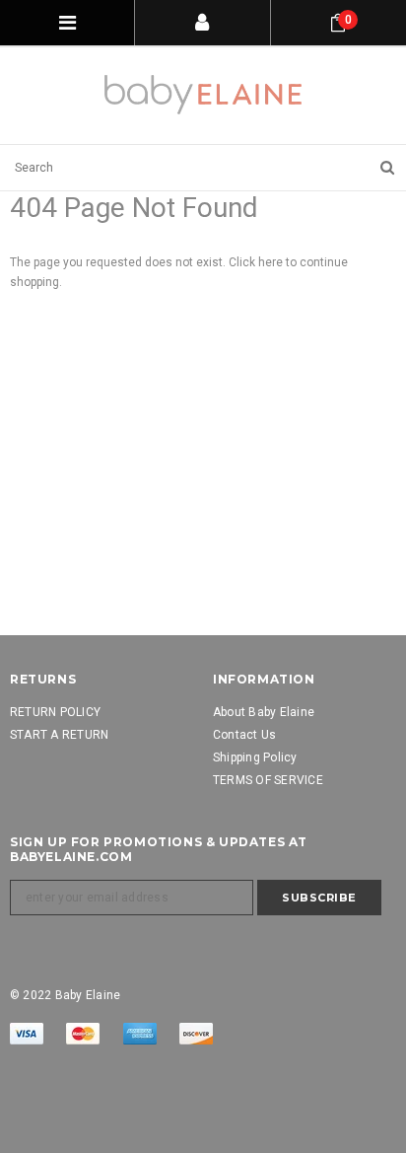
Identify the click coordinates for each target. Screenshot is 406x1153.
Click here (257, 262)
